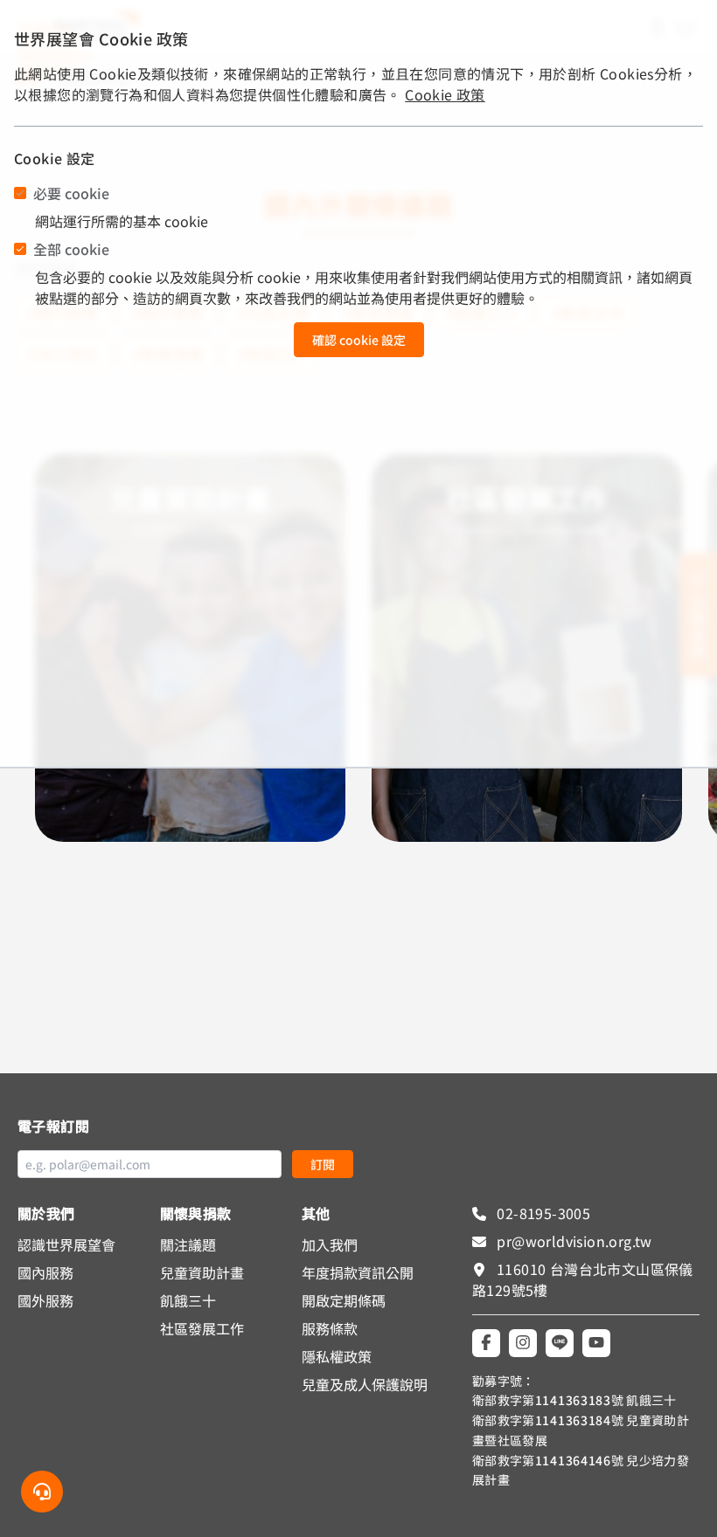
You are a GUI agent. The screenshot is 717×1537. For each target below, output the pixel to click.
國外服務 (45, 1300)
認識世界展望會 (66, 1244)
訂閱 (322, 1164)
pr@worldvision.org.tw (572, 1240)
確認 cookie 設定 (359, 339)
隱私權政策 (337, 1356)
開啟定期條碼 (344, 1300)
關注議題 (188, 1244)
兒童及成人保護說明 (365, 1384)
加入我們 (330, 1244)
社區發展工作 (202, 1328)
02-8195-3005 (541, 1213)
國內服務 (45, 1272)
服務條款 (330, 1328)
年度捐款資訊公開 (358, 1272)
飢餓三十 (188, 1300)
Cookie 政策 (445, 94)
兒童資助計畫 (202, 1272)
